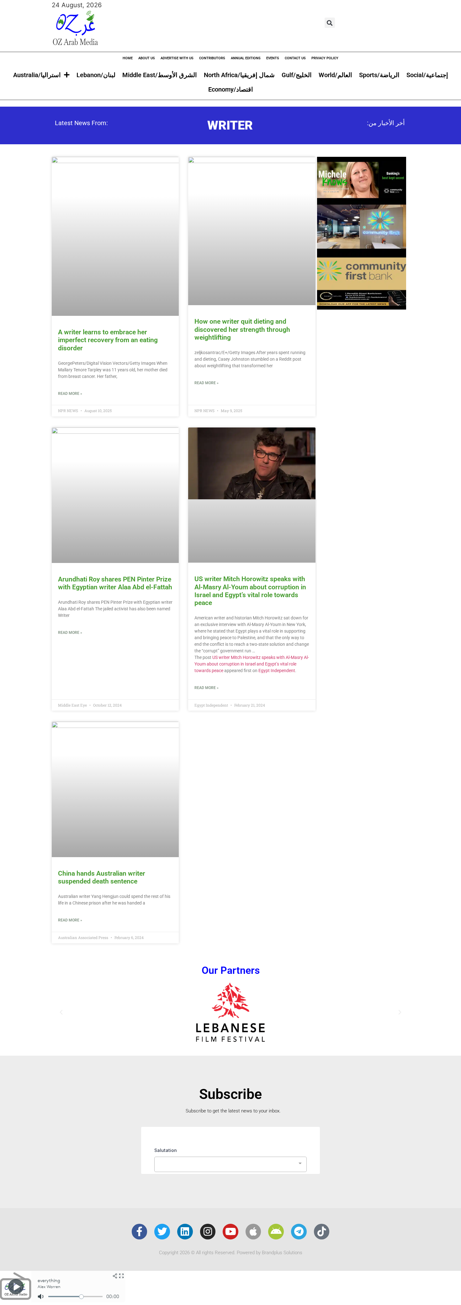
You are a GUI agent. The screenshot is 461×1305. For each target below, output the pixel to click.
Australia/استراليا (37, 75)
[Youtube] (230, 1231)
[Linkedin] (185, 1231)
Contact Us (295, 58)
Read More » (70, 393)
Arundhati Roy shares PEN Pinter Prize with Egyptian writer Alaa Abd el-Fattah (115, 583)
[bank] (361, 307)
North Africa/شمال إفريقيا (239, 75)
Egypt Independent (276, 670)
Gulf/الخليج (297, 75)
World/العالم (335, 75)
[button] (330, 23)
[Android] (276, 1231)
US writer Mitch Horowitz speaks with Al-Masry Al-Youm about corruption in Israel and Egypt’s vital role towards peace (250, 591)
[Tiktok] (322, 1231)
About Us (146, 58)
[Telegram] (299, 1231)
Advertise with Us (177, 58)
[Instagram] (208, 1231)
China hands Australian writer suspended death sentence (101, 877)
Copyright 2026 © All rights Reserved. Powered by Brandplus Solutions (230, 1252)
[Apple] (253, 1231)
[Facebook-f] (139, 1231)
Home (128, 58)
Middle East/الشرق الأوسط (159, 75)
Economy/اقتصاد (230, 89)
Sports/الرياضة (379, 75)
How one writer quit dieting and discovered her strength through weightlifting (242, 329)
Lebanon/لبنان (96, 75)
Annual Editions (246, 58)
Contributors (212, 58)
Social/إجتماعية (427, 75)
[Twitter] (162, 1231)
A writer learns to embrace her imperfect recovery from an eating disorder (108, 340)
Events (272, 58)
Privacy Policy (324, 58)
